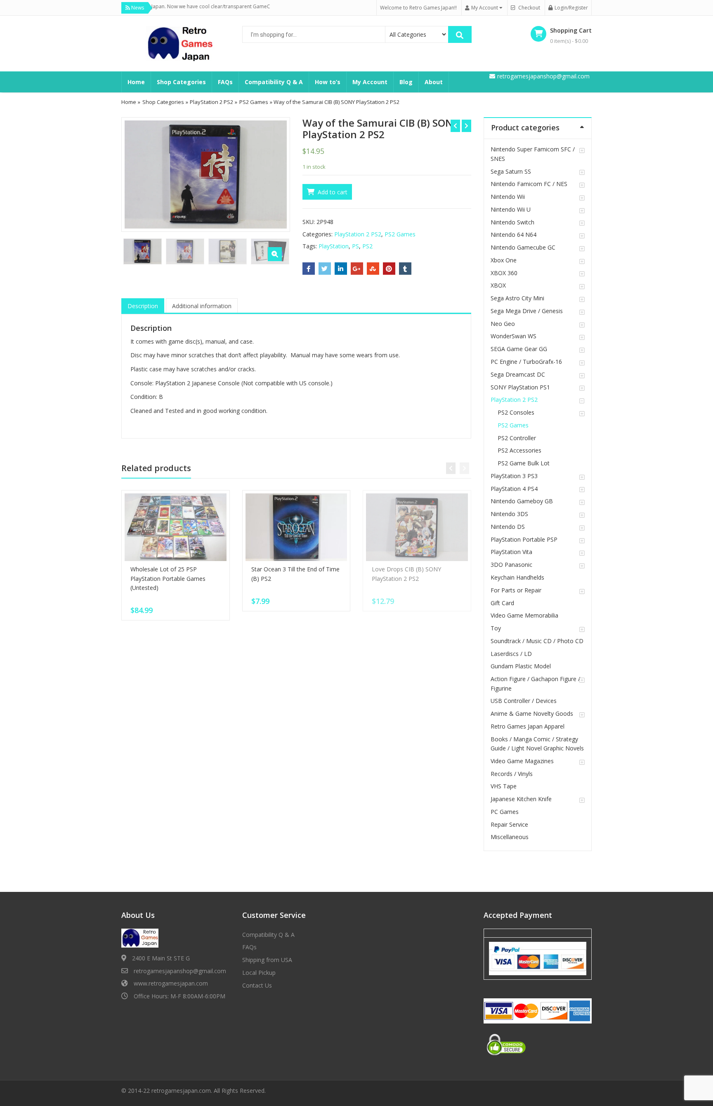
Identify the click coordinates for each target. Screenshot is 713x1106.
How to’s (327, 82)
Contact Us (257, 985)
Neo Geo (503, 324)
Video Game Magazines (522, 761)
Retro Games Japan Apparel (527, 726)
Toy (496, 628)
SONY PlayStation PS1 (520, 387)
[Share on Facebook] (308, 268)
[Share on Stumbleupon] (373, 268)
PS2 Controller (517, 438)
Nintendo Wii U (511, 209)
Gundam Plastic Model (521, 666)
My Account (369, 82)
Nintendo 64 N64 (513, 234)
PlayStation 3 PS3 (514, 476)
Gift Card (502, 603)
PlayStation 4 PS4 (514, 489)
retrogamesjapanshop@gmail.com (180, 971)
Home (136, 82)
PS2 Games (253, 102)
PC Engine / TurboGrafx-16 (526, 362)
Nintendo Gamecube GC (523, 247)
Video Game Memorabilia (524, 615)
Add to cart (332, 192)
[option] (206, 174)
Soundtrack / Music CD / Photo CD (537, 641)
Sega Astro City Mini (517, 298)
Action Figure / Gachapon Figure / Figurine (535, 683)
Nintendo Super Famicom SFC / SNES (533, 153)
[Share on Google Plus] (357, 268)
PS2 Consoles (516, 412)
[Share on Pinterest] (389, 268)
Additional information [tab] (201, 306)
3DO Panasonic (511, 564)
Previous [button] (136, 173)
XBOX (498, 285)
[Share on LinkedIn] (341, 268)
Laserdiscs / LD (511, 654)
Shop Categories (181, 82)
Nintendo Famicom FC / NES (529, 184)
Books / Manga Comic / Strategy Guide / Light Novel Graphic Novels (537, 743)
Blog (406, 82)
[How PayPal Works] (537, 958)
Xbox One (504, 260)
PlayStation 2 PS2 (211, 102)
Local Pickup (259, 972)
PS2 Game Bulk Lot (524, 463)
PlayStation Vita (511, 552)
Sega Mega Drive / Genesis (527, 311)
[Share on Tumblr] (405, 268)
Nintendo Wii (508, 196)
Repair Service (509, 824)
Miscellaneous (510, 837)
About (434, 82)
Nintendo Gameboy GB (522, 501)
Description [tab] (142, 306)
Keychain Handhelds (517, 577)
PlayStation (334, 246)
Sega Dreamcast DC (518, 374)
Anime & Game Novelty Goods (532, 713)
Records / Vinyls (512, 774)
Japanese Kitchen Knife (521, 799)
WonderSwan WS (513, 336)
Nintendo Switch (512, 222)
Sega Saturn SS (511, 171)
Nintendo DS (508, 527)
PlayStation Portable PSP (524, 539)
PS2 (367, 246)
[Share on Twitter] (325, 268)
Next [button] (275, 173)
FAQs (225, 82)
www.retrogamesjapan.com (171, 983)
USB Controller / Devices (524, 701)
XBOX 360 (504, 273)
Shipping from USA (267, 960)
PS (355, 246)
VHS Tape (504, 786)
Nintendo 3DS (509, 514)
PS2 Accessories (519, 450)
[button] (275, 254)
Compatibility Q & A (274, 82)
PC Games (505, 812)
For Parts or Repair (516, 590)
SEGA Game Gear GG (519, 349)
